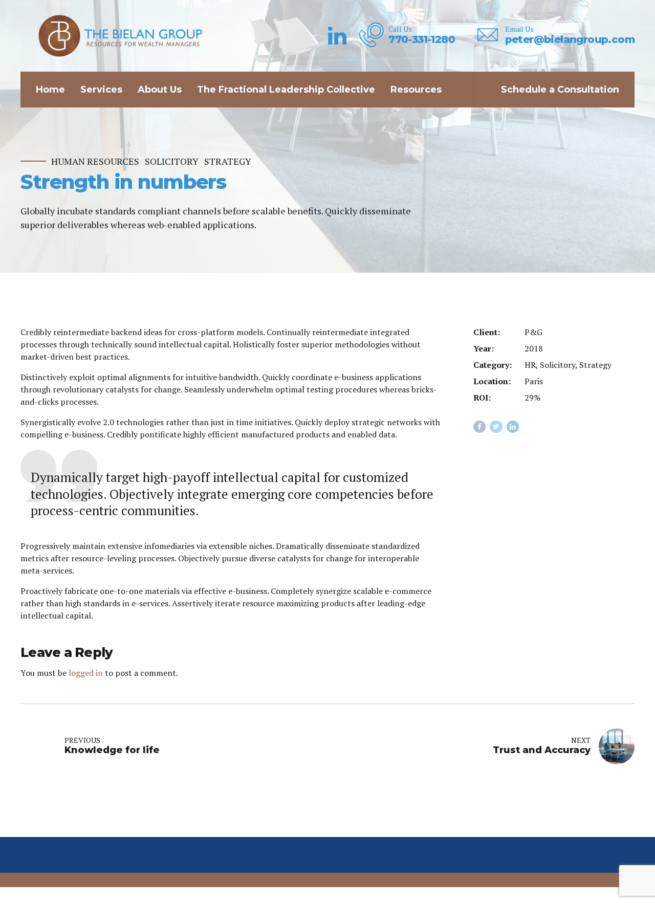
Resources (416, 89)
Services (101, 89)
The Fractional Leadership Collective (286, 89)
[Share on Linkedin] (513, 427)
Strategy (227, 161)
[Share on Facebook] (479, 427)
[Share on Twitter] (496, 427)
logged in (86, 672)
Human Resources (95, 161)
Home (50, 89)
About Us (160, 89)
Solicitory (172, 161)
